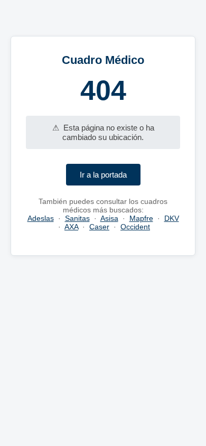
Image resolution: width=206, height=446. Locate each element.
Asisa (109, 218)
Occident (135, 226)
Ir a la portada (103, 174)
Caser (99, 226)
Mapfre (141, 218)
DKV (171, 218)
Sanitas (77, 218)
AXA (71, 226)
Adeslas (40, 218)
